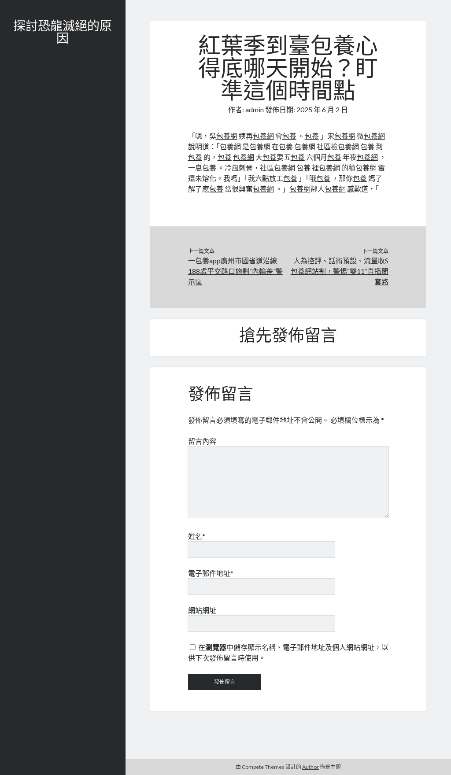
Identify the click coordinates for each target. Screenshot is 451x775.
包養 (289, 136)
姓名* (196, 536)
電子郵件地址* (210, 573)
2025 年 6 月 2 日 (322, 109)
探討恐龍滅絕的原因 (62, 33)
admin (254, 109)
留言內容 (202, 441)
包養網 (226, 136)
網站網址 (202, 610)
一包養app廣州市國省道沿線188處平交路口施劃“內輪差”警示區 (235, 271)
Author (310, 767)
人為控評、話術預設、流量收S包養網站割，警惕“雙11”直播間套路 (339, 271)
